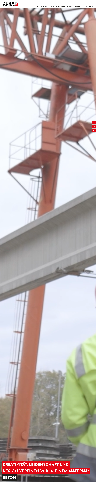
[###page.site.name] (10, 4)
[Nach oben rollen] (93, 479)
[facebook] (94, 122)
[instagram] (94, 126)
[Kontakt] (94, 130)
